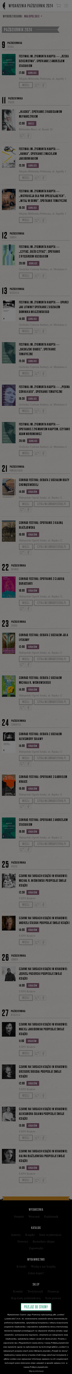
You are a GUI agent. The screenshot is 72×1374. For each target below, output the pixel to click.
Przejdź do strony (36, 1307)
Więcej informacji (36, 1371)
